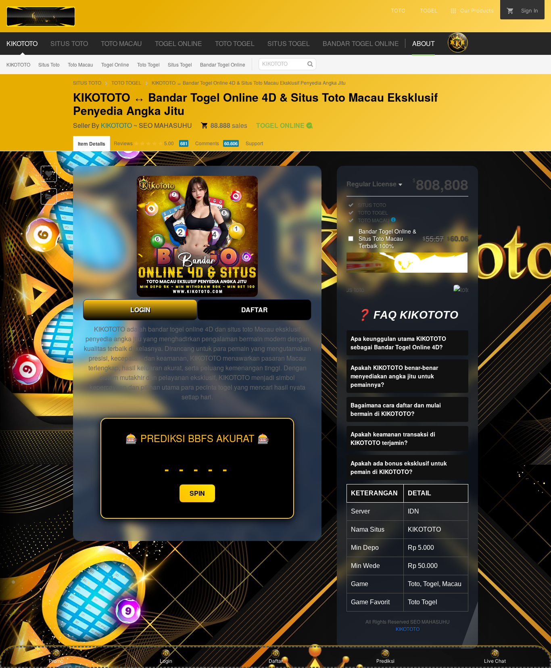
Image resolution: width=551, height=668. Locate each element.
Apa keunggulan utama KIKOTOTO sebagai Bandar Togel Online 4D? (398, 342)
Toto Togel (148, 64)
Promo (56, 661)
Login (166, 661)
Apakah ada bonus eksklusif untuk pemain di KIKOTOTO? (399, 467)
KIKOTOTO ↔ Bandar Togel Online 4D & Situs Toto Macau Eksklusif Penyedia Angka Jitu (249, 82)
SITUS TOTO (87, 82)
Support (254, 143)
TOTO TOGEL (126, 82)
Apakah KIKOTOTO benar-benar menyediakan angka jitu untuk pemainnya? (394, 375)
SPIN (197, 493)
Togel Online (115, 64)
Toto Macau (80, 64)
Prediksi (385, 661)
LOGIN (140, 309)
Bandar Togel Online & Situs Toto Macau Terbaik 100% (413, 238)
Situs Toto (49, 64)
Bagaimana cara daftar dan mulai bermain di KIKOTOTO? (396, 409)
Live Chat (495, 661)
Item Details (91, 143)
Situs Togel (180, 64)
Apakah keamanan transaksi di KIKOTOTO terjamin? (393, 438)
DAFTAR (254, 309)
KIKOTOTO (18, 64)
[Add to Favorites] (49, 174)
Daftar (276, 661)
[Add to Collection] (49, 196)
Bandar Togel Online (222, 64)
